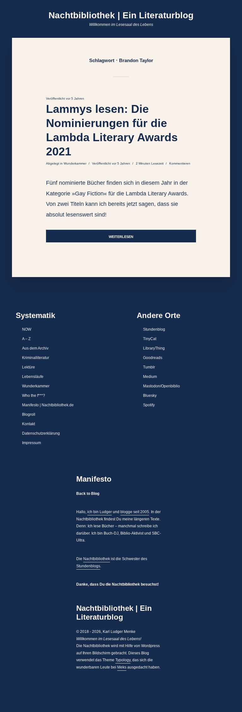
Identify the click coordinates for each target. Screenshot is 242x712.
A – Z (26, 339)
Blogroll (28, 414)
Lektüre (28, 367)
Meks (121, 667)
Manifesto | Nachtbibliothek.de (48, 405)
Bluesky (150, 395)
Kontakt (28, 424)
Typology (122, 660)
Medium (150, 376)
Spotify (149, 405)
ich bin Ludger (99, 512)
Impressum (31, 443)
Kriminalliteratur (35, 358)
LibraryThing (154, 348)
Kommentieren (179, 163)
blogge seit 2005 (134, 512)
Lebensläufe (32, 376)
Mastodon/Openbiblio (161, 386)
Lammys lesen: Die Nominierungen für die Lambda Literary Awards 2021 (112, 130)
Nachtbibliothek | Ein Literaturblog (121, 15)
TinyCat (149, 339)
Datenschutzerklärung (41, 433)
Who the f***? (33, 395)
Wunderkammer (75, 163)
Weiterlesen (121, 237)
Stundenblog (154, 329)
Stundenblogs (88, 566)
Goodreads (152, 358)
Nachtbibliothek (96, 559)
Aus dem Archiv (35, 348)
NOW (26, 329)
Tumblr (149, 367)
